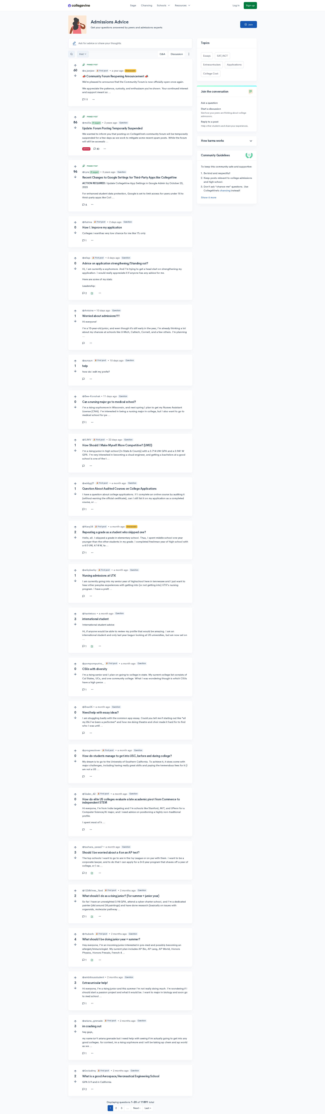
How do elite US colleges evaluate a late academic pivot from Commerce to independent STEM (131, 801)
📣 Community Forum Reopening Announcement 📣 (115, 76)
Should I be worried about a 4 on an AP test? (110, 852)
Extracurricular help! (95, 983)
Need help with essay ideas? (100, 712)
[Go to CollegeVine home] (79, 5)
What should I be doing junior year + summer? (111, 939)
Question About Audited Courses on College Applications (119, 488)
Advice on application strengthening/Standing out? (115, 263)
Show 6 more (208, 197)
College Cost (210, 73)
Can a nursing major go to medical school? (109, 402)
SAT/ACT (222, 55)
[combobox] (189, 54)
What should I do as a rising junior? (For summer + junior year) (120, 896)
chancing (225, 190)
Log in (236, 5)
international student (95, 619)
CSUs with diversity (94, 669)
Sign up (250, 5)
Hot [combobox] (81, 54)
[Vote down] (75, 75)
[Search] (71, 54)
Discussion (177, 54)
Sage (133, 5)
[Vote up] (75, 65)
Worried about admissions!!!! (101, 316)
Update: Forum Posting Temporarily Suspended (112, 128)
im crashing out (91, 1026)
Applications (234, 64)
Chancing (146, 5)
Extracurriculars (212, 64)
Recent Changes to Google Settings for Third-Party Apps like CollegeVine (129, 177)
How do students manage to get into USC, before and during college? (127, 756)
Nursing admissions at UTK (99, 575)
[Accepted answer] (92, 294)
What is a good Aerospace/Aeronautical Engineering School (120, 1076)
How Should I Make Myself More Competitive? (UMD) (117, 445)
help (85, 366)
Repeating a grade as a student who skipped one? (114, 532)
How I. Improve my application (102, 227)
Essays (207, 55)
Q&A (162, 54)
